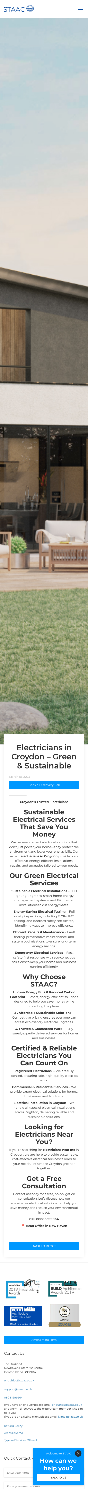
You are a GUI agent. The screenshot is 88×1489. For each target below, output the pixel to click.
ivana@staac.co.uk (70, 1416)
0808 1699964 (13, 1397)
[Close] (78, 1453)
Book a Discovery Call (44, 785)
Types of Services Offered (20, 1440)
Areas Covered (13, 1432)
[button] (81, 9)
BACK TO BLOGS (44, 1246)
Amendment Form (44, 1339)
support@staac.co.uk (18, 1389)
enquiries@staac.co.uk (19, 1380)
